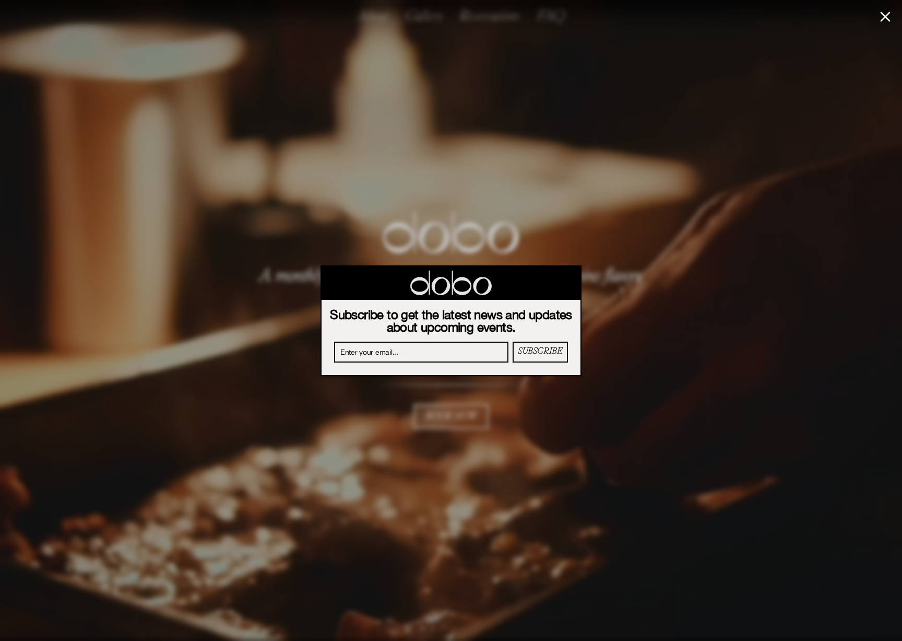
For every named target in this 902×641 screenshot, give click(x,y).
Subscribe (540, 352)
